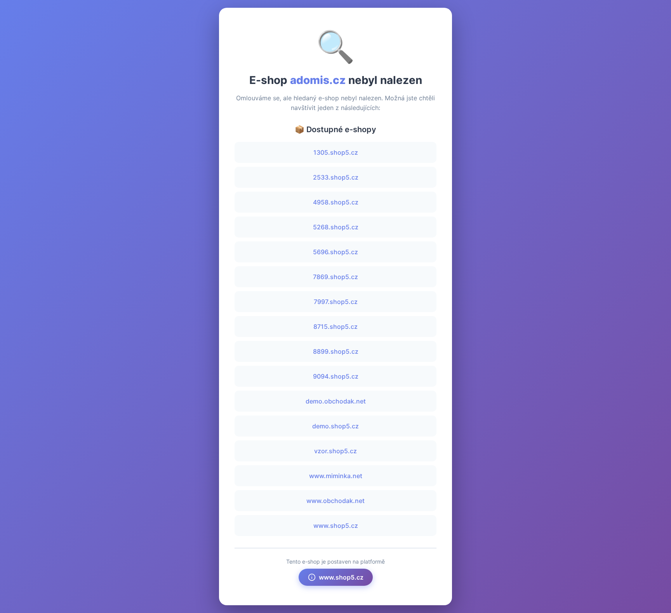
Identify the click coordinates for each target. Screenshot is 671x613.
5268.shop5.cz (335, 227)
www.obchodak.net (335, 501)
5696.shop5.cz (335, 252)
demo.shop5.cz (335, 426)
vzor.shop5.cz (335, 451)
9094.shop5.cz (335, 376)
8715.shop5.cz (335, 326)
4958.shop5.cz (335, 202)
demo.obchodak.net (336, 401)
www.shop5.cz (335, 525)
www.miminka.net (335, 476)
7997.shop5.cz (336, 302)
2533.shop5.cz (335, 177)
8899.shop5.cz (335, 351)
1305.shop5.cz (335, 152)
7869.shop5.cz (335, 277)
